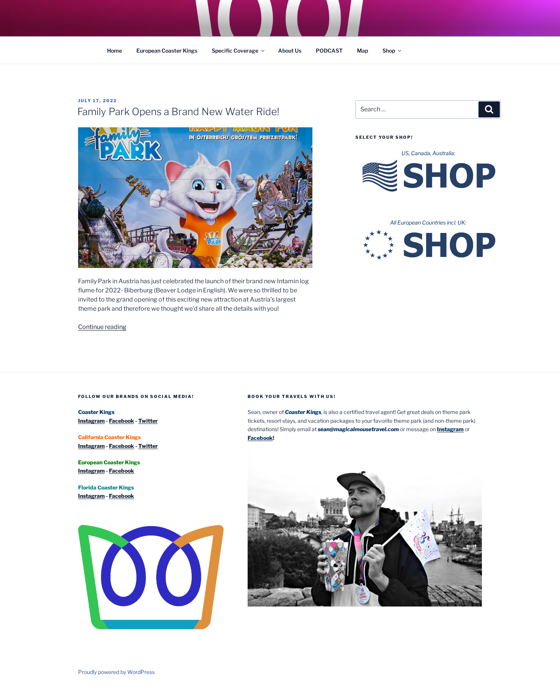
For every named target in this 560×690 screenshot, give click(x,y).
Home (114, 50)
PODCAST (329, 50)
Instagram (91, 420)
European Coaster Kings (166, 50)
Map (362, 50)
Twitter (148, 420)
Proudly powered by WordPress (116, 672)
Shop (388, 50)
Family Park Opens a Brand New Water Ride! (178, 111)
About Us (289, 50)
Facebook (121, 420)
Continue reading (102, 327)
